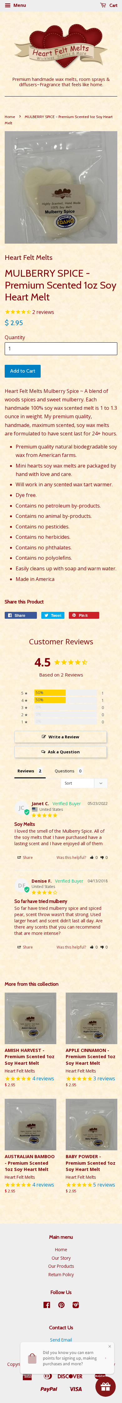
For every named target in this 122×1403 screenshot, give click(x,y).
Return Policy (61, 1274)
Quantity (15, 337)
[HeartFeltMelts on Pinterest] (61, 1306)
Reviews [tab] (26, 771)
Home (10, 116)
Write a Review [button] (63, 737)
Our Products (61, 1266)
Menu (19, 5)
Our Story (61, 1258)
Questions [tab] (64, 771)
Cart (113, 5)
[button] (93, 857)
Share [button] (27, 857)
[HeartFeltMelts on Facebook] (46, 1306)
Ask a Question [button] (64, 752)
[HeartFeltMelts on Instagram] (75, 1306)
